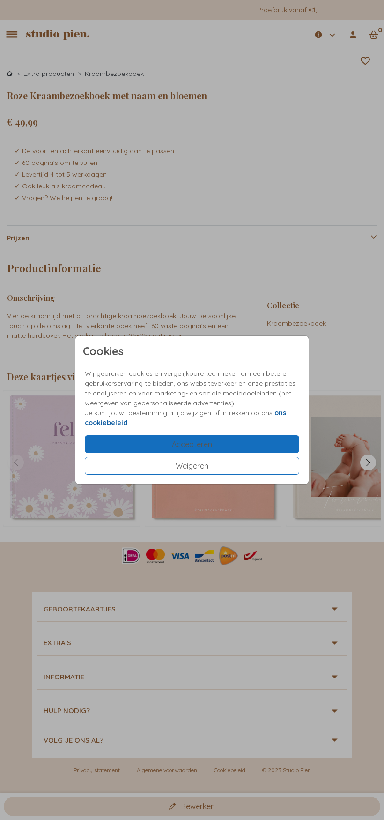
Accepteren (192, 444)
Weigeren (192, 465)
